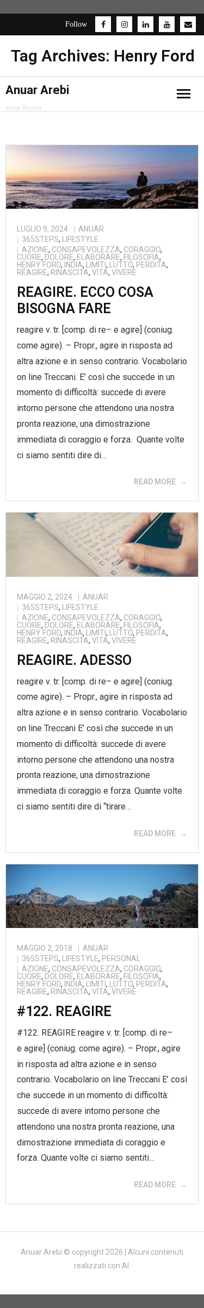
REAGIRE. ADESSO (74, 660)
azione (35, 249)
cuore (29, 257)
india (73, 264)
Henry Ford (39, 264)
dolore (59, 257)
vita (100, 272)
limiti (96, 264)
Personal (121, 958)
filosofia (141, 257)
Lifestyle (80, 239)
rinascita (70, 272)
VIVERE (124, 272)
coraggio (141, 249)
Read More (155, 481)
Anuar (91, 229)
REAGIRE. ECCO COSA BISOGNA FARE (85, 300)
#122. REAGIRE (64, 1011)
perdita (151, 264)
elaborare (98, 257)
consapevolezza (86, 249)
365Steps (40, 239)
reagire (32, 272)
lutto (121, 264)
